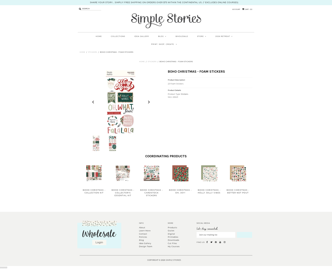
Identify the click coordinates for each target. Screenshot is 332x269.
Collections (118, 36)
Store (200, 36)
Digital (171, 234)
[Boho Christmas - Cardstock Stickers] (151, 185)
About (142, 227)
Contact (143, 234)
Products (172, 227)
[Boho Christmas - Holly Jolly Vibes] (209, 185)
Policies (143, 237)
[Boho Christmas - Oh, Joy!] (180, 185)
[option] (121, 102)
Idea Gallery (141, 36)
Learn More (145, 231)
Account (236, 9)
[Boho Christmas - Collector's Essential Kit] (122, 185)
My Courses (174, 246)
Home (99, 36)
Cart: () (248, 9)
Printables (173, 237)
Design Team (145, 246)
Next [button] (149, 102)
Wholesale (181, 36)
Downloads (173, 240)
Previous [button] (93, 102)
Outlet (171, 231)
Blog (161, 36)
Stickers (92, 52)
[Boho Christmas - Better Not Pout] (238, 185)
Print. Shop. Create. (163, 44)
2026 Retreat (222, 36)
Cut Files (172, 243)
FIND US (201, 242)
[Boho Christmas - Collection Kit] (94, 185)
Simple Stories (173, 260)
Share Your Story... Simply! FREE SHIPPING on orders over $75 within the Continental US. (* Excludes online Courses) (164, 2)
